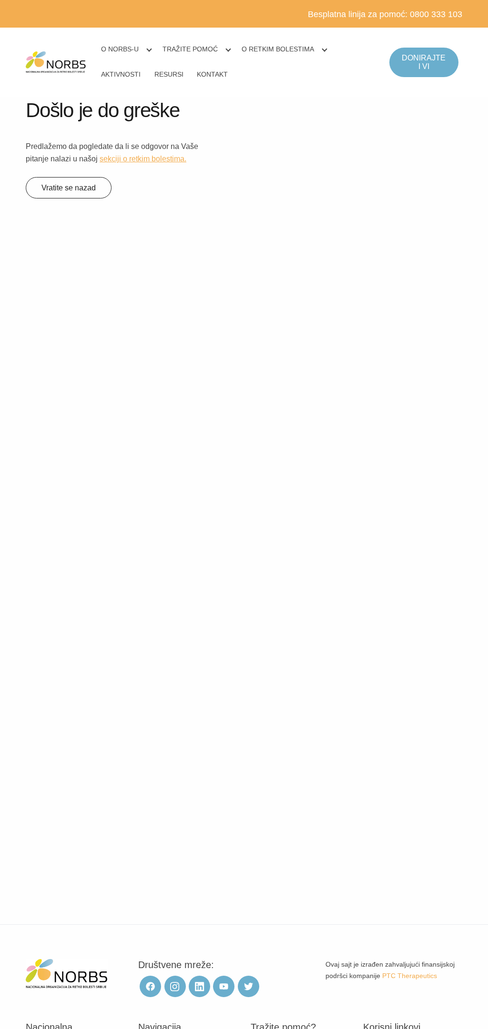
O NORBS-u (120, 49)
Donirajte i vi (424, 62)
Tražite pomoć (190, 49)
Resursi (168, 74)
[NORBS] (56, 62)
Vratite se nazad (68, 188)
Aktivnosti (121, 74)
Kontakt (212, 74)
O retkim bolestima (278, 49)
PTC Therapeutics (409, 976)
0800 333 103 (436, 14)
